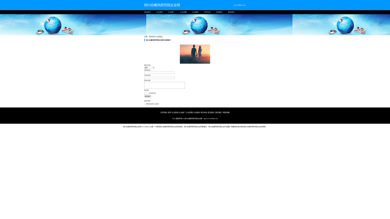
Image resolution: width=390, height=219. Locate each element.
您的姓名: (147, 70)
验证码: (146, 90)
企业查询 (159, 12)
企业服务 (195, 12)
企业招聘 (183, 12)
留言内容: (147, 80)
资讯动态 (207, 12)
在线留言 (219, 12)
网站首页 (147, 12)
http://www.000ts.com (210, 118)
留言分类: (147, 65)
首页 (169, 112)
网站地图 (226, 112)
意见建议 (211, 112)
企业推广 (171, 12)
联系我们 (231, 12)
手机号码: (147, 75)
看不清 (153, 93)
